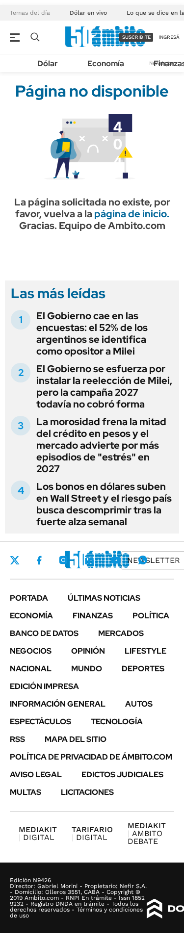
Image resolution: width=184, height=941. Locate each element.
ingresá (169, 37)
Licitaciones (87, 792)
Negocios (31, 651)
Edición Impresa (44, 686)
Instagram (63, 560)
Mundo (86, 668)
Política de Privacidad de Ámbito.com (91, 757)
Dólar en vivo (88, 12)
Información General (57, 704)
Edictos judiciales (122, 774)
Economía (105, 63)
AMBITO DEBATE (147, 833)
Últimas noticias (104, 598)
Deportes (143, 668)
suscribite (136, 37)
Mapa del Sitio (75, 739)
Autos (139, 704)
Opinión (88, 651)
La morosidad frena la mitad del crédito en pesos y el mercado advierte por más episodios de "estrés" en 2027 (101, 445)
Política (150, 615)
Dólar (47, 63)
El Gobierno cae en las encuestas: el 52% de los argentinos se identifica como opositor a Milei (92, 333)
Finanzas (93, 615)
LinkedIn (89, 560)
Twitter (15, 560)
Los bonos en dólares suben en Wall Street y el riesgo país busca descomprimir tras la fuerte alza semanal (104, 504)
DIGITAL (38, 833)
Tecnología (117, 721)
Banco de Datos (44, 633)
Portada (29, 598)
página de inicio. (131, 213)
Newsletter (153, 560)
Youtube (116, 560)
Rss (17, 739)
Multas (25, 792)
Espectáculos (40, 721)
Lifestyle (145, 651)
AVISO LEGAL (36, 774)
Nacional (31, 668)
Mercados (121, 633)
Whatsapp (142, 560)
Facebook (39, 560)
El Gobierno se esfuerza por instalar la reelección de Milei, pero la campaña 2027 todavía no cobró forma (104, 386)
